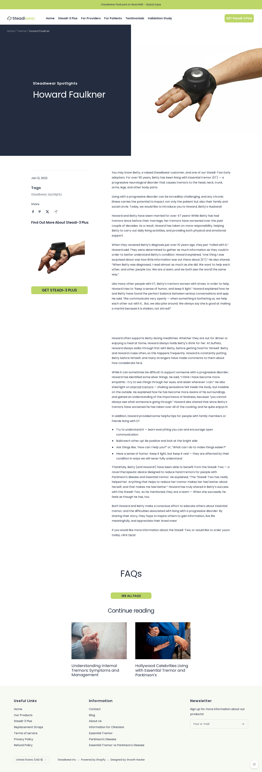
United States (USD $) (29, 759)
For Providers (91, 18)
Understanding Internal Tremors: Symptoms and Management (95, 670)
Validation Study (160, 18)
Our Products (23, 715)
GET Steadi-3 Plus (239, 18)
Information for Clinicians (106, 727)
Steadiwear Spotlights (55, 83)
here (131, 535)
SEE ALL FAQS (131, 596)
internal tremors (141, 387)
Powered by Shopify (93, 759)
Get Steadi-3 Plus (59, 290)
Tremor (22, 31)
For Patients (113, 18)
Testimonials (134, 18)
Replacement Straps (28, 727)
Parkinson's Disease (102, 739)
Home (50, 18)
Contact (95, 709)
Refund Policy (23, 745)
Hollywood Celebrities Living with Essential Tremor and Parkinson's (161, 670)
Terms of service (25, 733)
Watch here (153, 4)
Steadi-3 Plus (68, 18)
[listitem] (33, 211)
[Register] (243, 724)
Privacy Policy (23, 739)
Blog (92, 715)
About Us (95, 721)
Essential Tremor (101, 733)
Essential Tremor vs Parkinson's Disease (116, 745)
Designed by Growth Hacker (128, 759)
